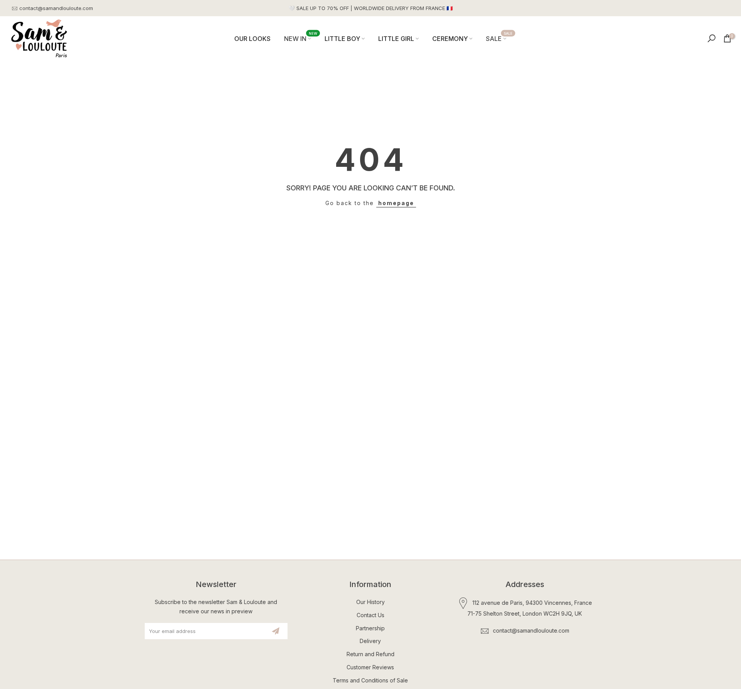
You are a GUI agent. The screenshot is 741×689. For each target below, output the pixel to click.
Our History (370, 602)
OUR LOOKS (252, 38)
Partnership (370, 628)
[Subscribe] (275, 631)
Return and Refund (370, 654)
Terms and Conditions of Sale (370, 680)
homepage (396, 203)
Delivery (370, 641)
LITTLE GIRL (396, 38)
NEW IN (300, 38)
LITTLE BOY (342, 38)
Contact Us (370, 615)
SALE (499, 38)
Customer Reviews (370, 667)
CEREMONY (450, 38)
